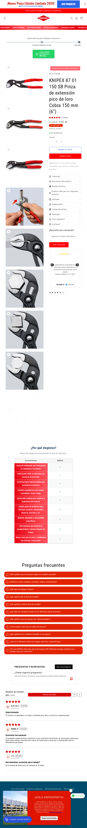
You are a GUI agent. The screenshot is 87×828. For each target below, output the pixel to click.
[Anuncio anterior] (4, 10)
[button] (4, 18)
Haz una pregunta (63, 667)
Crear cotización (58, 245)
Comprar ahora (65, 156)
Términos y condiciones (35, 789)
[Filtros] (74, 695)
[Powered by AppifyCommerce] (71, 678)
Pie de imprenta (69, 789)
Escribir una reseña (49, 695)
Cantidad (52, 137)
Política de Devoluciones (53, 789)
